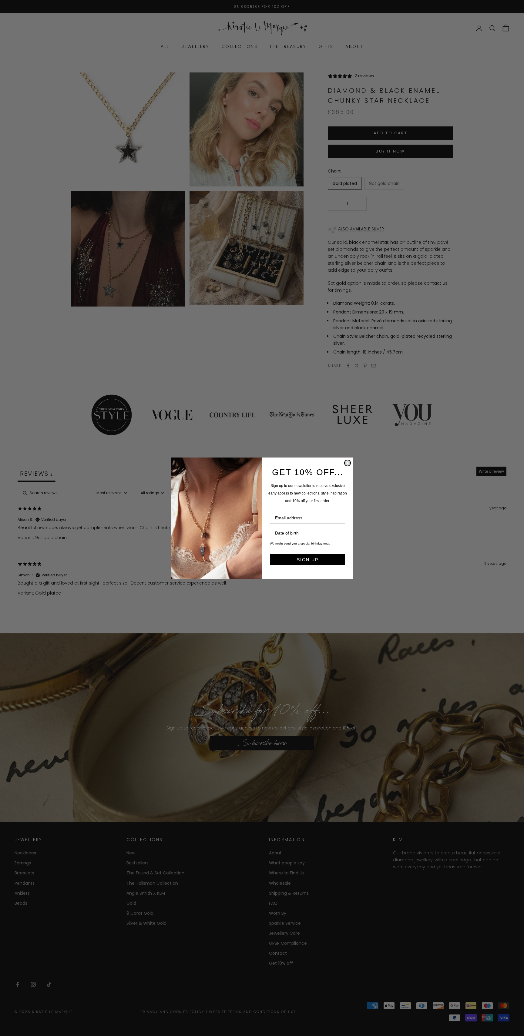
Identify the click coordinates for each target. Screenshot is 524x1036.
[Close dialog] (347, 463)
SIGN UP (307, 559)
